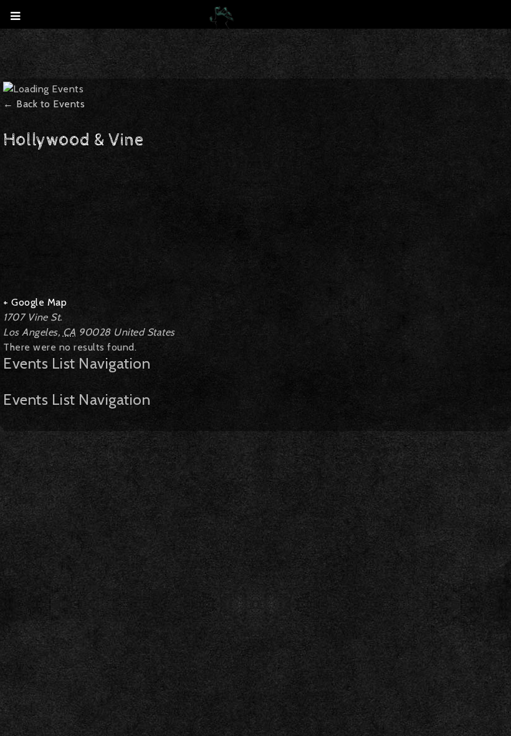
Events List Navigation (76, 363)
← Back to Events (44, 104)
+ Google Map (35, 302)
